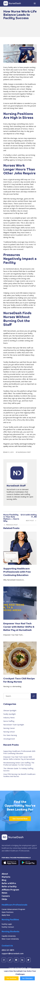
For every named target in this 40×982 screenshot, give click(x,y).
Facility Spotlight (9, 714)
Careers (6, 896)
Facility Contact (8, 927)
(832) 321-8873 (8, 950)
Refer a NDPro (9, 883)
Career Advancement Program (13, 909)
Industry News (9, 717)
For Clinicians (27, 978)
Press (29, 968)
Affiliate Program (10, 890)
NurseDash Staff (24, 452)
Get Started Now (20, 818)
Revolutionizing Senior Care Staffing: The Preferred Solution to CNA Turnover (18, 763)
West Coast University (10, 939)
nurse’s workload (9, 131)
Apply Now (6, 915)
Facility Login (7, 924)
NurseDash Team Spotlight (13, 724)
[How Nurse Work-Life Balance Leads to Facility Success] (20, 53)
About (5, 874)
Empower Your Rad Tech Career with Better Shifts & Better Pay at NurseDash (19, 758)
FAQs (4, 899)
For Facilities (11, 978)
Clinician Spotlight (9, 710)
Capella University (9, 936)
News (4, 893)
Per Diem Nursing (10, 735)
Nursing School (9, 732)
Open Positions (7, 912)
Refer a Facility (9, 887)
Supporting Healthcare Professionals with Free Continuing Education (19, 752)
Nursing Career (26, 48)
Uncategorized (9, 739)
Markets (6, 877)
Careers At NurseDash (17, 968)
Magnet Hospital (9, 232)
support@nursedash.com (12, 953)
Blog (4, 880)
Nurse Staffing (8, 721)
